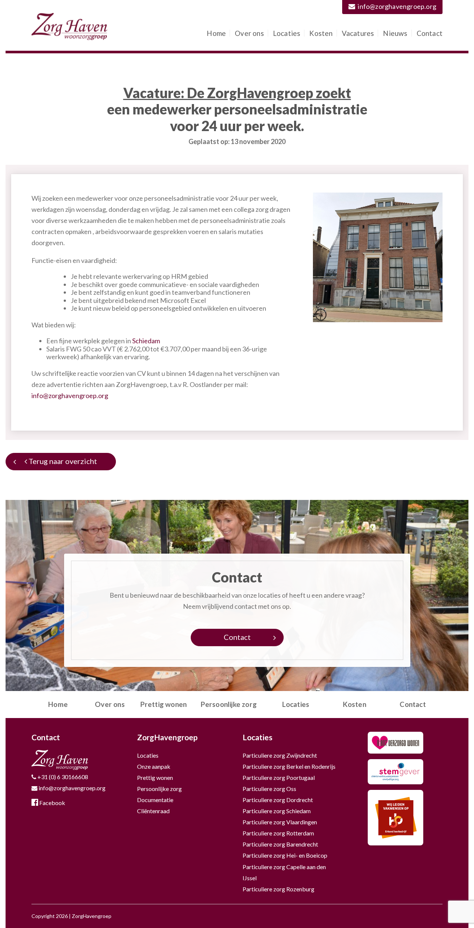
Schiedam (146, 341)
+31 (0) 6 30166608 (62, 776)
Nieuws (395, 33)
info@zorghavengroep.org (397, 6)
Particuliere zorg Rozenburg (278, 888)
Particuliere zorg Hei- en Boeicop (285, 855)
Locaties (287, 33)
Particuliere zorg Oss (269, 788)
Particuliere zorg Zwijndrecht (280, 755)
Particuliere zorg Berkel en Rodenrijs (289, 766)
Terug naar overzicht (62, 461)
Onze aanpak (153, 766)
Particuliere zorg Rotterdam (278, 833)
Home (216, 33)
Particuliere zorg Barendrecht (280, 844)
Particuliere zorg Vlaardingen (280, 821)
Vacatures (358, 33)
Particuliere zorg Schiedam (277, 810)
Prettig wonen (163, 704)
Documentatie (155, 799)
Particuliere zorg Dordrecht (278, 799)
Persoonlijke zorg (229, 704)
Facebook (51, 802)
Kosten (321, 33)
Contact (430, 33)
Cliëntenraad (153, 810)
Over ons (249, 33)
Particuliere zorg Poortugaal (279, 777)
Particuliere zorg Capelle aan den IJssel (284, 872)
